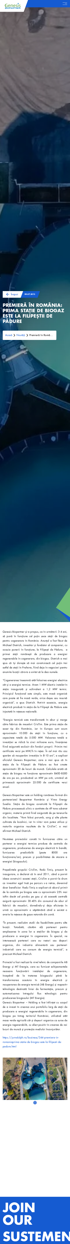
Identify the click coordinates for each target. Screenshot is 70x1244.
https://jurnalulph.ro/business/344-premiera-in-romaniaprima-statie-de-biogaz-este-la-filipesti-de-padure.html (32, 1042)
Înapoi (14, 294)
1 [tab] (35, 1102)
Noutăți (21, 335)
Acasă (8, 335)
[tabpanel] (35, 1079)
